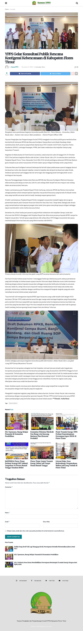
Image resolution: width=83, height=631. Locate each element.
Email (7, 522)
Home (7, 9)
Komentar (9, 487)
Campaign (12, 9)
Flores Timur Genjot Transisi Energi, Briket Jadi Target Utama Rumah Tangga (41, 463)
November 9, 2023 (27, 67)
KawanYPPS (14, 67)
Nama (7, 513)
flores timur (13, 403)
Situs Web (46, 521)
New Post (10, 427)
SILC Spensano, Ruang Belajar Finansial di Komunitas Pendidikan (16, 434)
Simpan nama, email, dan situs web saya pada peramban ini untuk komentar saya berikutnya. (35, 531)
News (43, 67)
